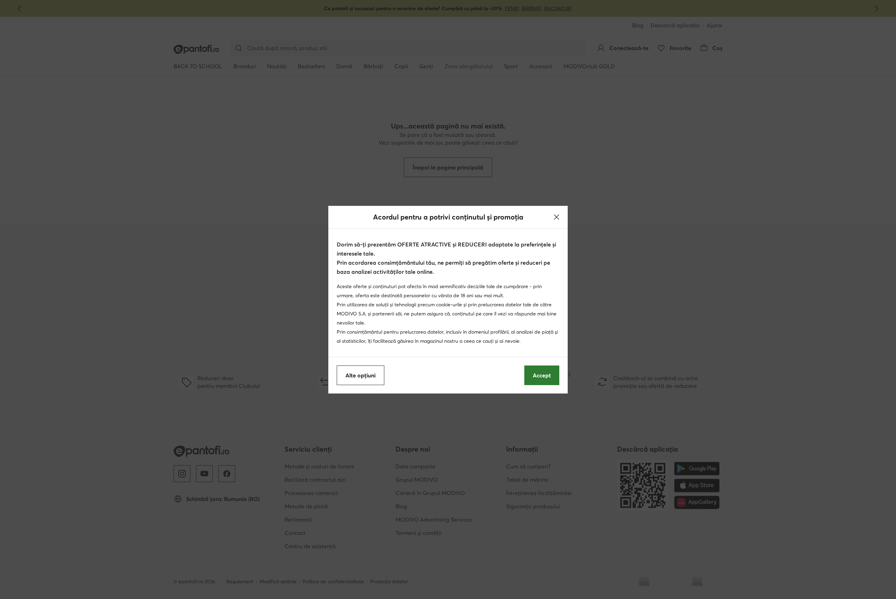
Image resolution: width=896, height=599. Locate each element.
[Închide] (556, 217)
